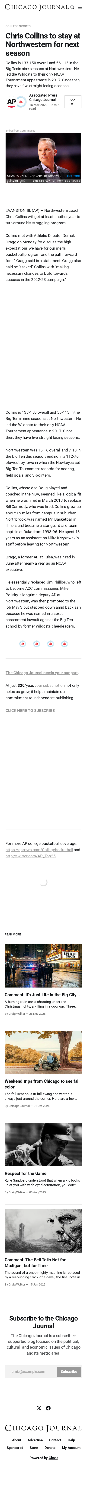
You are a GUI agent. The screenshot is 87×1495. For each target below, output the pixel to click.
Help (71, 1440)
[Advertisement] (43, 344)
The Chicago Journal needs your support (42, 672)
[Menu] (80, 7)
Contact (55, 1440)
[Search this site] (72, 7)
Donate (50, 1448)
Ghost (53, 1458)
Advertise (35, 1440)
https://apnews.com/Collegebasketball (39, 849)
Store (34, 1448)
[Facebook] (48, 1408)
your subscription (49, 685)
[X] (39, 1408)
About (16, 1440)
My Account (71, 1448)
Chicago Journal (42, 99)
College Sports (18, 26)
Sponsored (15, 1448)
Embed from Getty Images (20, 130)
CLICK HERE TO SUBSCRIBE (30, 710)
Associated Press (43, 95)
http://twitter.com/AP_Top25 (30, 856)
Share (72, 102)
